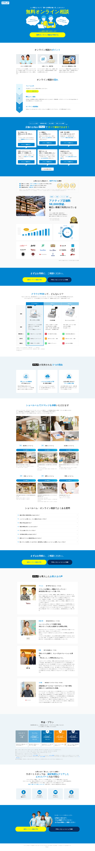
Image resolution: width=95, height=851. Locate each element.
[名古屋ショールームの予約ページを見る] (69, 457)
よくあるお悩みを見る (46, 169)
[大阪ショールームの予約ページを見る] (26, 488)
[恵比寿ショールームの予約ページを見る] (26, 457)
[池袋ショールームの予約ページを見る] (47, 457)
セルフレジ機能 (35, 755)
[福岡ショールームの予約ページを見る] (47, 488)
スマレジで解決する (25, 144)
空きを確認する (26, 450)
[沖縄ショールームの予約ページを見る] (69, 488)
